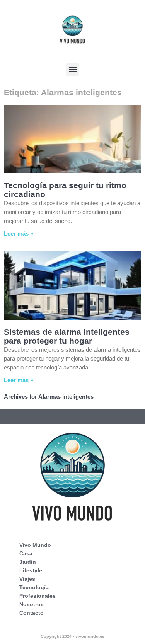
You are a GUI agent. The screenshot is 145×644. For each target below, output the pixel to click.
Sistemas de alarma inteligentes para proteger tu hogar (67, 336)
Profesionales (37, 596)
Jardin (27, 562)
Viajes (27, 579)
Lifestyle (30, 570)
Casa (25, 553)
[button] (72, 69)
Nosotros (31, 604)
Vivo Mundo (35, 545)
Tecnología (34, 587)
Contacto (31, 613)
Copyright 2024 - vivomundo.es (72, 636)
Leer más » (18, 233)
